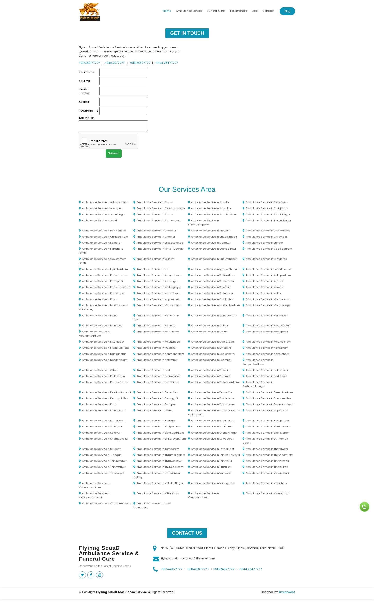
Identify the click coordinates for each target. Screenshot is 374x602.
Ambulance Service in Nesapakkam (104, 360)
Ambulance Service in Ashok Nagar (268, 214)
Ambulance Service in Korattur (265, 287)
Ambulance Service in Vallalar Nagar (160, 483)
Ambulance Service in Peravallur (211, 392)
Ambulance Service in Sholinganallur (105, 439)
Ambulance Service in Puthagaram (104, 410)
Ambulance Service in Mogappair (267, 331)
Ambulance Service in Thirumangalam (161, 455)
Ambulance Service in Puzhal (155, 410)
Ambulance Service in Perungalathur (105, 398)
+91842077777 (115, 63)
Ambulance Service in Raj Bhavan (267, 410)
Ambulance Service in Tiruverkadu (267, 461)
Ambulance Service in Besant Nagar (268, 220)
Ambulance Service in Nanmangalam (160, 354)
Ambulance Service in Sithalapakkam (160, 432)
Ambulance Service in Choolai (156, 236)
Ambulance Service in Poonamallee (268, 398)
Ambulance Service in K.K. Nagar (157, 281)
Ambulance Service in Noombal (211, 360)
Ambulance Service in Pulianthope (213, 404)
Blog (255, 11)
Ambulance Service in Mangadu (102, 325)
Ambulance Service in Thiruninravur (104, 461)
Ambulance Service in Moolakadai (213, 342)
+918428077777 (198, 569)
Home (167, 11)
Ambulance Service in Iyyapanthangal (215, 269)
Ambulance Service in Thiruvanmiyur (160, 461)
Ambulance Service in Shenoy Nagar (214, 432)
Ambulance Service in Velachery (266, 483)
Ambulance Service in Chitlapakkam (105, 236)
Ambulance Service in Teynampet (212, 449)
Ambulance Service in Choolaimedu (214, 236)
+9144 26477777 (166, 63)
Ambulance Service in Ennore (264, 243)
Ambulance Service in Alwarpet (102, 208)
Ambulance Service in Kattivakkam (213, 275)
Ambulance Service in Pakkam (210, 370)
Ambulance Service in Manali (100, 315)
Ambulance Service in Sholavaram (267, 432)
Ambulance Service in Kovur (99, 299)
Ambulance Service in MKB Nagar (103, 342)
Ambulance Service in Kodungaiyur (159, 287)
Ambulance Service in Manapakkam (214, 315)
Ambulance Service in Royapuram (267, 420)
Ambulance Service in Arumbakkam (214, 214)
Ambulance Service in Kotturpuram (213, 293)
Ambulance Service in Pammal (210, 376)
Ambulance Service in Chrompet (266, 236)
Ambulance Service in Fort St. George (160, 249)
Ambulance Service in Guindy (155, 259)
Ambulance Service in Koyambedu (159, 299)
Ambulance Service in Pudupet (156, 404)
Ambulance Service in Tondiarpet (103, 473)
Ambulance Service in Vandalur (211, 473)
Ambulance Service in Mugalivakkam (105, 348)
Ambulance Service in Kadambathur (105, 275)
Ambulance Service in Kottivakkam (158, 293)
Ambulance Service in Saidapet (102, 426)
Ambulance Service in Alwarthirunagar (161, 208)
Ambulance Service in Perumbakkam (269, 392)
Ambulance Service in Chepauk (156, 230)
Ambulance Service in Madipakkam (159, 305)
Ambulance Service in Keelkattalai (212, 281)
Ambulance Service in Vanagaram (213, 483)
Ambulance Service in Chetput (210, 230)
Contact (268, 11)
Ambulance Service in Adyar (154, 202)
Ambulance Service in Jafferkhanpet (269, 269)
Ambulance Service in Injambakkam (105, 269)
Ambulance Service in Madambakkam (215, 305)
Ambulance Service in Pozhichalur (212, 398)
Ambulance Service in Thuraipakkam (160, 467)
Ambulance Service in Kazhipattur (103, 281)
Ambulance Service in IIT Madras (266, 259)
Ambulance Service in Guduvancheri (214, 259)
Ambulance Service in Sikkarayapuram (161, 439)
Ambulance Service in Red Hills (156, 420)
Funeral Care (216, 11)
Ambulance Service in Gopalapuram (269, 249)
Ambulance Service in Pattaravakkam (215, 382)
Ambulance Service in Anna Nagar (103, 214)
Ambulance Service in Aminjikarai (267, 208)
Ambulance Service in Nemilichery (267, 354)
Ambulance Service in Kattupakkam (268, 275)
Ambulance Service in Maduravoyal (268, 305)
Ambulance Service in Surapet (101, 449)
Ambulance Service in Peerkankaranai (106, 392)
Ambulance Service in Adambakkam (105, 202)
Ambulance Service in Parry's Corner (105, 382)
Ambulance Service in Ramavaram (104, 420)
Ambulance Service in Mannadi (156, 325)
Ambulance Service (189, 11)
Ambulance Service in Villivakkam (158, 493)
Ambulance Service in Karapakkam (159, 275)
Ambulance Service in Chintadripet (268, 230)
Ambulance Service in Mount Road (158, 342)
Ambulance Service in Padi (153, 370)
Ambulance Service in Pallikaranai (158, 376)
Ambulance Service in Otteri (99, 370)
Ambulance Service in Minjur (209, 331)
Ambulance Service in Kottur (263, 293)
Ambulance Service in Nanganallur (104, 354)
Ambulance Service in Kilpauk (264, 281)
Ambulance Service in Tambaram (158, 449)
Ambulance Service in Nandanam (267, 348)
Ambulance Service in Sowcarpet (212, 439)
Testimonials (238, 11)
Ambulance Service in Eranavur (211, 243)
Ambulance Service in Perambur (157, 392)
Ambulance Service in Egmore (101, 243)
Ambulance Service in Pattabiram (158, 382)
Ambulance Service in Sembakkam (268, 426)
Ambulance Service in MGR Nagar (158, 331)
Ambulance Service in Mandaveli (266, 315)
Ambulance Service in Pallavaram (103, 376)
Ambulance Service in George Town (214, 249)
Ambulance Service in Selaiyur (101, 432)
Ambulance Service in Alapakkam (267, 202)
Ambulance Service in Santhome (212, 426)
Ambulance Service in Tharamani (267, 449)
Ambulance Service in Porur (99, 404)
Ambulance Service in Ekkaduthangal (160, 243)
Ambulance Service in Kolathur (210, 287)
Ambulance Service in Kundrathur (212, 299)
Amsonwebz (287, 592)
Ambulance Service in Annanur (156, 214)
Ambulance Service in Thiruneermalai (269, 455)
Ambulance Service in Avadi (99, 220)
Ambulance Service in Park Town (266, 376)
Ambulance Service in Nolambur (157, 360)
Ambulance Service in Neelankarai (213, 354)
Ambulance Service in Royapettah (212, 420)
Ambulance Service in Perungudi (157, 398)
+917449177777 (89, 63)
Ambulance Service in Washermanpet (106, 503)
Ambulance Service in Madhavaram (268, 299)
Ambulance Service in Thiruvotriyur (104, 467)
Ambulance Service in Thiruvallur (211, 461)
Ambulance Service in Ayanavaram (159, 220)
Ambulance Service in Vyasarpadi (267, 493)
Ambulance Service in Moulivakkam (268, 342)
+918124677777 (140, 63)
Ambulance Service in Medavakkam (268, 325)
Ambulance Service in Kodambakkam (106, 287)
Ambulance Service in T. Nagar (101, 455)
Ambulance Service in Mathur (209, 325)
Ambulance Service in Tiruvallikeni (267, 467)
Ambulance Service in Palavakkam (268, 370)
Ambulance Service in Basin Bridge (104, 230)
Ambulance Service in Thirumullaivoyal (215, 455)
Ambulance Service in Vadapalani (267, 473)
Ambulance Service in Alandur (210, 202)
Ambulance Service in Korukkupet (103, 293)
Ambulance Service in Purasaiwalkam (270, 404)
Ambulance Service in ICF (152, 269)
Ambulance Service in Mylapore (211, 348)
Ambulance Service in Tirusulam (211, 467)
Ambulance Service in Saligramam (159, 426)
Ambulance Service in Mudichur (156, 348)
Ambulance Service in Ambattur (211, 208)
